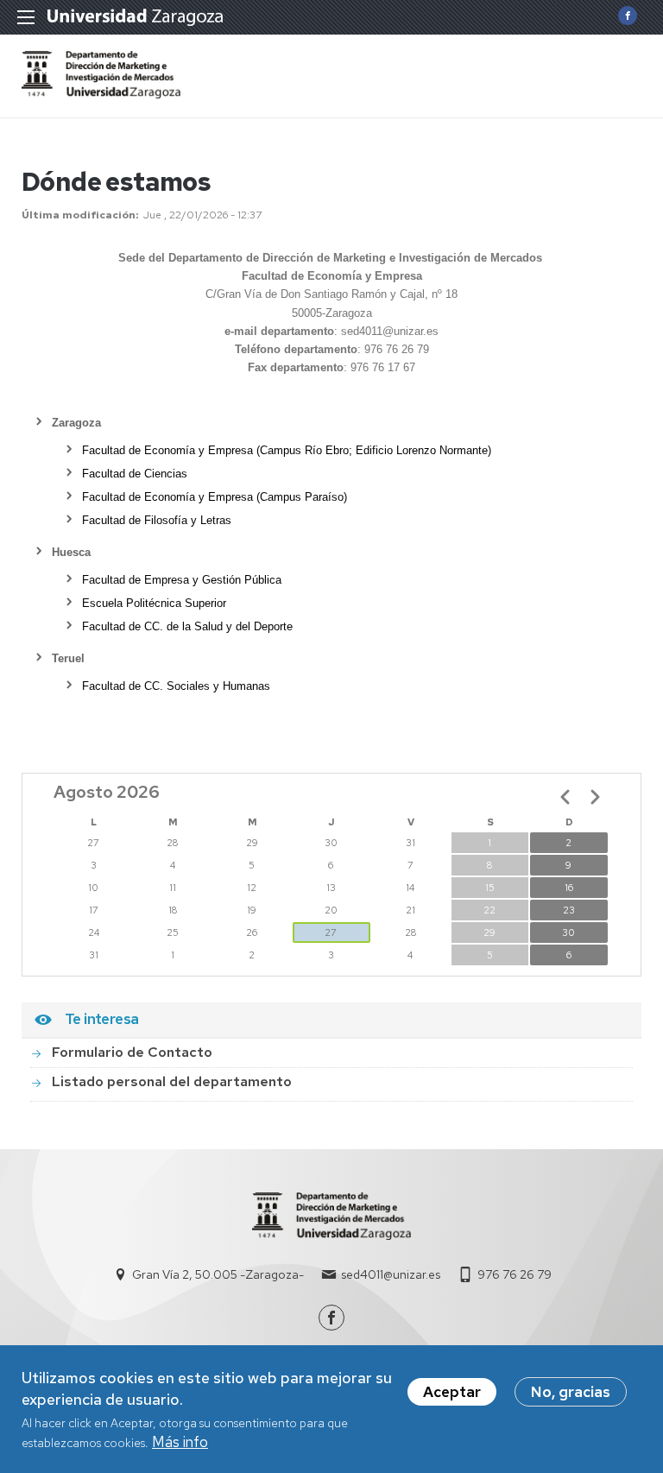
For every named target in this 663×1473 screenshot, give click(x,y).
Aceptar (452, 1391)
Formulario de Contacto (132, 1052)
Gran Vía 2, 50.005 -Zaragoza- (218, 1274)
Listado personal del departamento (172, 1081)
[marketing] (101, 93)
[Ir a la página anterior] (565, 797)
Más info (180, 1441)
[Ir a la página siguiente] (594, 797)
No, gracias (570, 1391)
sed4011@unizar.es (390, 1274)
